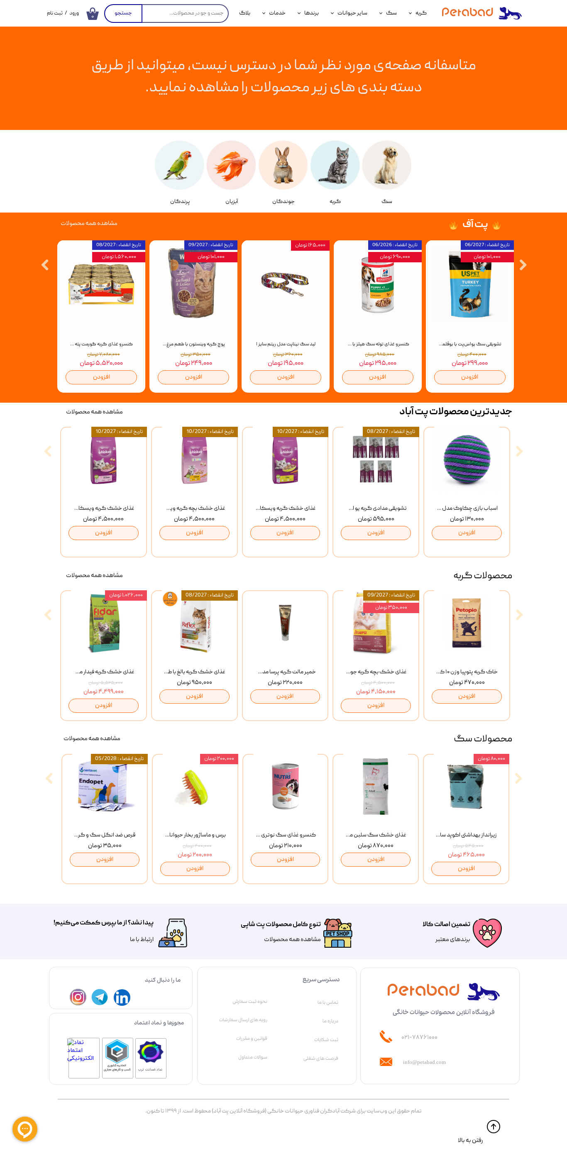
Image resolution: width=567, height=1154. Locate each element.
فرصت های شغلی (320, 1058)
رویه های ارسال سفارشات (243, 1020)
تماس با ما (328, 1002)
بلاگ (244, 13)
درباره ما (330, 1021)
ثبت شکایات (326, 1040)
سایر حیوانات (352, 13)
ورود (74, 13)
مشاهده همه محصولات (292, 939)
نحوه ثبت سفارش (249, 1001)
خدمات (277, 13)
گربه (421, 13)
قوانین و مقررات (251, 1038)
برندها (311, 13)
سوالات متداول (252, 1057)
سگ (391, 13)
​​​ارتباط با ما (141, 939)
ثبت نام (55, 13)
